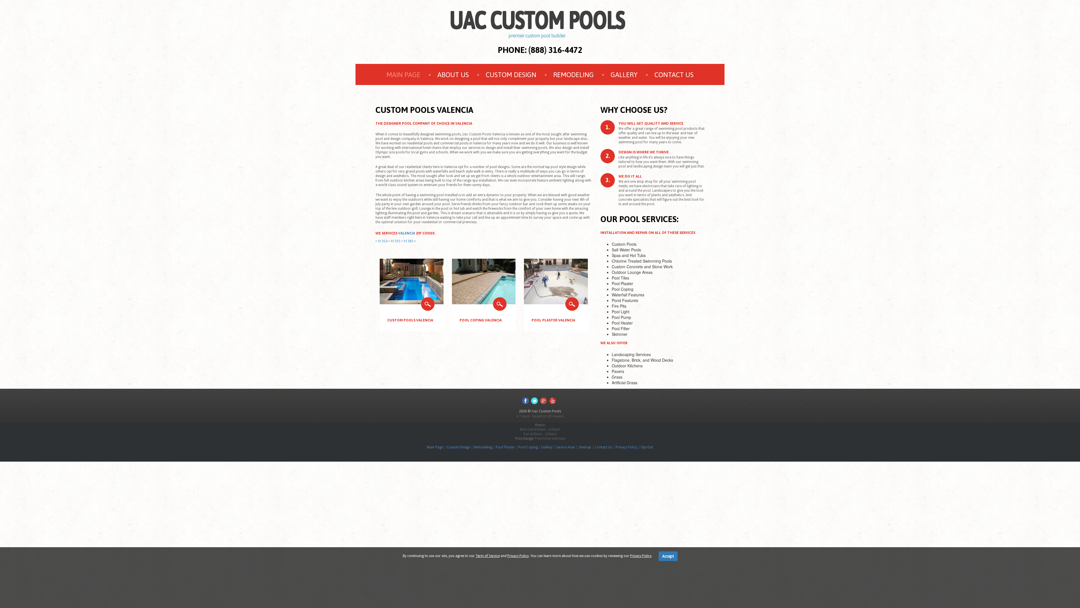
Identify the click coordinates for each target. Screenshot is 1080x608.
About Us (453, 75)
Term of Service (488, 556)
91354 (383, 241)
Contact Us (674, 75)
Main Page (403, 75)
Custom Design (511, 75)
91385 (408, 241)
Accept (668, 556)
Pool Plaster (505, 447)
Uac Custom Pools (546, 411)
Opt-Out (647, 447)
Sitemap (585, 447)
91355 (395, 241)
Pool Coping (528, 447)
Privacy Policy (626, 447)
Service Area (565, 447)
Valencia (406, 233)
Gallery (624, 75)
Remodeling (573, 75)
